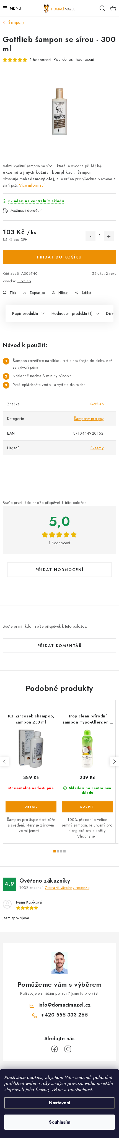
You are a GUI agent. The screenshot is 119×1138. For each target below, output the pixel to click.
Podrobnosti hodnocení (74, 59)
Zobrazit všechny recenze (67, 887)
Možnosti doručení (27, 210)
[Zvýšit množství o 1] (109, 236)
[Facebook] (54, 1049)
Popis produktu (25, 313)
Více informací (32, 185)
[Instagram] (67, 1049)
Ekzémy (97, 448)
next (114, 761)
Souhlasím (59, 1122)
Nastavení (59, 1103)
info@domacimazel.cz (64, 1004)
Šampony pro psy (89, 418)
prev (4, 761)
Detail (31, 806)
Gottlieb (24, 281)
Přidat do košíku (59, 257)
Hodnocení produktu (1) (72, 313)
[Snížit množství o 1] (90, 236)
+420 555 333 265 (64, 1014)
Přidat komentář (59, 645)
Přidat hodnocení (59, 569)
